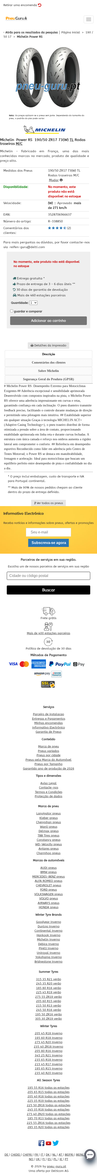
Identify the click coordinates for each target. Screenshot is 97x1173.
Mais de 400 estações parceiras (48, 633)
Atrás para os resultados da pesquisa (31, 32)
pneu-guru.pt (56, 1166)
